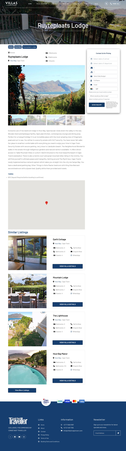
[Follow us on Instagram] (24, 437)
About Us (65, 4)
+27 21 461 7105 (68, 428)
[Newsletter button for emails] (118, 433)
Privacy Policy (45, 435)
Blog (96, 4)
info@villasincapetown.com (72, 431)
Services (76, 4)
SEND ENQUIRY (97, 105)
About (42, 428)
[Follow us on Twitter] (10, 437)
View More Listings (22, 390)
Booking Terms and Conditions (50, 441)
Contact (87, 4)
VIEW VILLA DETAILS (68, 266)
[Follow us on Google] (19, 437)
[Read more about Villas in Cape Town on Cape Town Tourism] (46, 401)
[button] (46, 203)
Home (30, 4)
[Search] (106, 3)
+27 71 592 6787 (68, 425)
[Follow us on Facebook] (15, 437)
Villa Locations (42, 4)
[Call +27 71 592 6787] (115, 3)
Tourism (55, 4)
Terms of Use (45, 438)
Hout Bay (18, 47)
